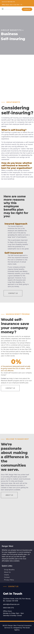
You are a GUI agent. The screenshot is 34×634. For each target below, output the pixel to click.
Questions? (8, 1)
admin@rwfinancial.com (11, 604)
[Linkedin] (19, 99)
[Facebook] (14, 99)
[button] (17, 13)
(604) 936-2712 (8, 608)
